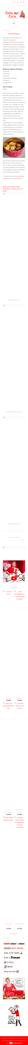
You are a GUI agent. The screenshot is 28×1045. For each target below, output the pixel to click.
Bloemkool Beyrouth (14, 524)
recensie (18, 178)
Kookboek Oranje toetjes (14, 412)
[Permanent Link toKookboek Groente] (14, 194)
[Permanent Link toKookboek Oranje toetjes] (14, 306)
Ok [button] (10, 1043)
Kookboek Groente (14, 300)
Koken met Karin (14, 15)
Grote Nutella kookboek (16, 42)
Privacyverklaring (17, 1043)
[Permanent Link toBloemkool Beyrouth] (14, 417)
